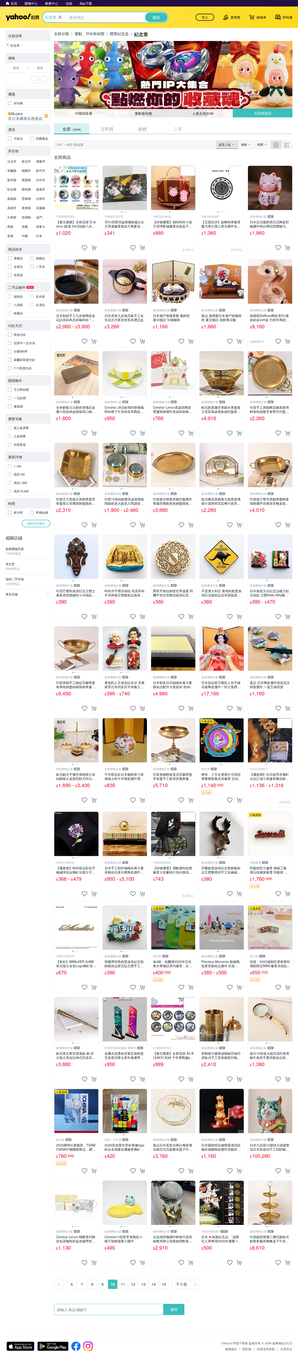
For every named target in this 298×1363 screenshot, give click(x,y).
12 (133, 1284)
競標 (142, 129)
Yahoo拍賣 (22, 17)
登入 (205, 17)
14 (154, 1284)
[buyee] (28, 116)
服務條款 (231, 1349)
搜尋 (173, 1309)
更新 (288, 1343)
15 (164, 1284)
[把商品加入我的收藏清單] (84, 248)
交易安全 (286, 1349)
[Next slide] (144, 188)
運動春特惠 (143, 113)
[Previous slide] (106, 188)
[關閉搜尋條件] (60, 17)
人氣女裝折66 (202, 113)
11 (123, 1284)
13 (143, 1284)
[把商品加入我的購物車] (94, 248)
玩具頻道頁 (262, 113)
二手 (178, 129)
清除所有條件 (36, 523)
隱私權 (246, 1349)
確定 (39, 79)
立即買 (107, 129)
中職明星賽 (83, 113)
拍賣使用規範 (266, 1349)
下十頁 (181, 1284)
